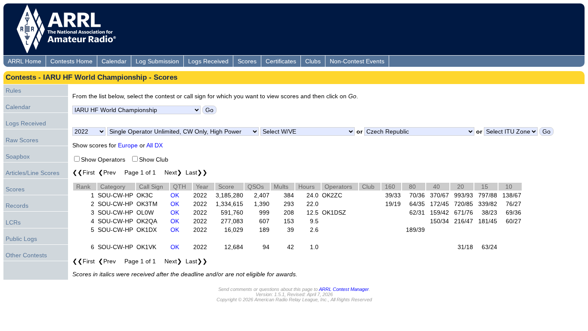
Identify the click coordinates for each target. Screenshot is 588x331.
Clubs (313, 61)
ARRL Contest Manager (344, 289)
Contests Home (71, 61)
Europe (128, 145)
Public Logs (21, 238)
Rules (13, 90)
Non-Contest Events (357, 61)
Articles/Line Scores (32, 172)
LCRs (13, 222)
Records (17, 205)
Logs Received (208, 61)
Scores (247, 61)
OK (174, 195)
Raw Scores (22, 140)
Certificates (281, 61)
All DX (154, 145)
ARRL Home (24, 61)
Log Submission (157, 61)
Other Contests (26, 255)
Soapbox (18, 156)
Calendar (114, 61)
